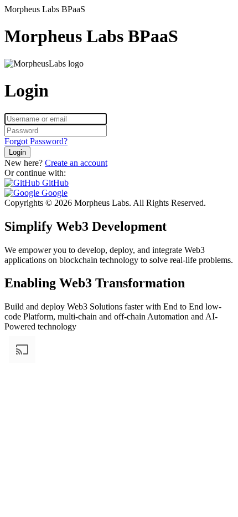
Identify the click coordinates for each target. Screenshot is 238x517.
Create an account (76, 163)
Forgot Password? (36, 141)
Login (17, 152)
